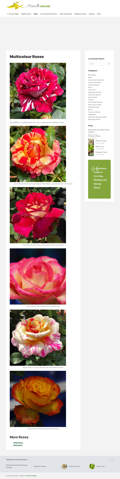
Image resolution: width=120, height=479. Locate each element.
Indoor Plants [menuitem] (26, 14)
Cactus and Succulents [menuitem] (48, 14)
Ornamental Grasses (95, 102)
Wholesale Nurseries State (97, 117)
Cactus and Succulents (96, 80)
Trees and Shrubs (94, 112)
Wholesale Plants (94, 119)
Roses (90, 109)
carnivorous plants (94, 82)
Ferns (90, 87)
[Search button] (109, 64)
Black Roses (18, 445)
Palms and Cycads (94, 105)
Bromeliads (92, 75)
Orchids (91, 100)
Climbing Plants (93, 85)
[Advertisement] (60, 31)
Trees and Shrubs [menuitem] (66, 14)
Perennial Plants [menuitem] (80, 14)
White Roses (18, 443)
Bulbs (90, 77)
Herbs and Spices (94, 95)
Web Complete (32, 476)
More (99, 14)
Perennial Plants (93, 107)
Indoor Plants (93, 97)
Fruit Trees (92, 90)
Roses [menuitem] (36, 14)
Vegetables (92, 114)
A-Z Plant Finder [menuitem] (13, 14)
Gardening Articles (94, 92)
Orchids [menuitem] (92, 14)
